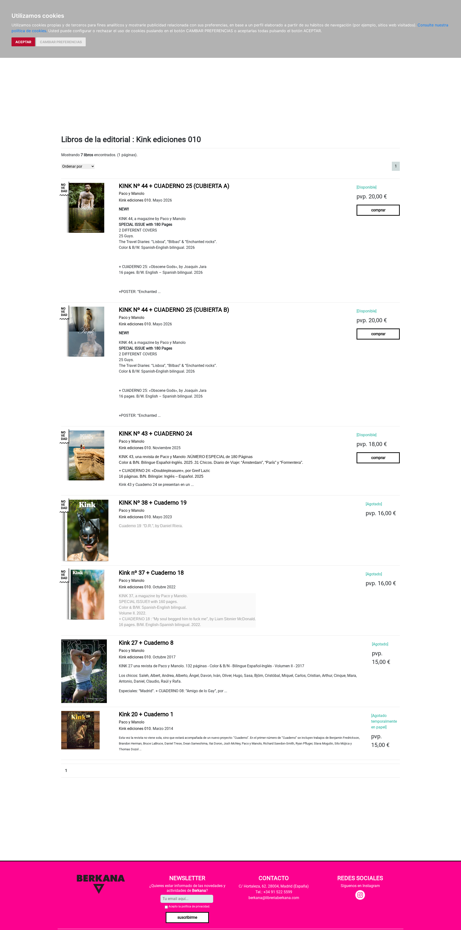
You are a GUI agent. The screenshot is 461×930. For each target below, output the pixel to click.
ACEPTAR (23, 42)
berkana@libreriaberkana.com (274, 897)
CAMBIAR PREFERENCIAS (61, 42)
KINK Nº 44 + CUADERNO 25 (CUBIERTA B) (174, 309)
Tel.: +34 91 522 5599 (273, 892)
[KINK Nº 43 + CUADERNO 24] (86, 455)
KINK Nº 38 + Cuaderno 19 (153, 502)
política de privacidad (195, 906)
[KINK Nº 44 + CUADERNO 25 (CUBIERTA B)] (86, 331)
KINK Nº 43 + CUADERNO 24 (155, 433)
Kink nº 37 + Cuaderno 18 (151, 572)
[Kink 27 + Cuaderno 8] (84, 671)
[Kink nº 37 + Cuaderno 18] (86, 594)
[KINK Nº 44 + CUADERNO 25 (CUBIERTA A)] (86, 207)
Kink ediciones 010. (135, 200)
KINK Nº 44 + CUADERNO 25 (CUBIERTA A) (174, 186)
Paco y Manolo (131, 193)
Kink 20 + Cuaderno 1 (146, 714)
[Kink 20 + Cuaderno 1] (80, 729)
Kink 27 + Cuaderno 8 (146, 642)
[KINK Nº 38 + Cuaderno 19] (86, 530)
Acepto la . (189, 906)
